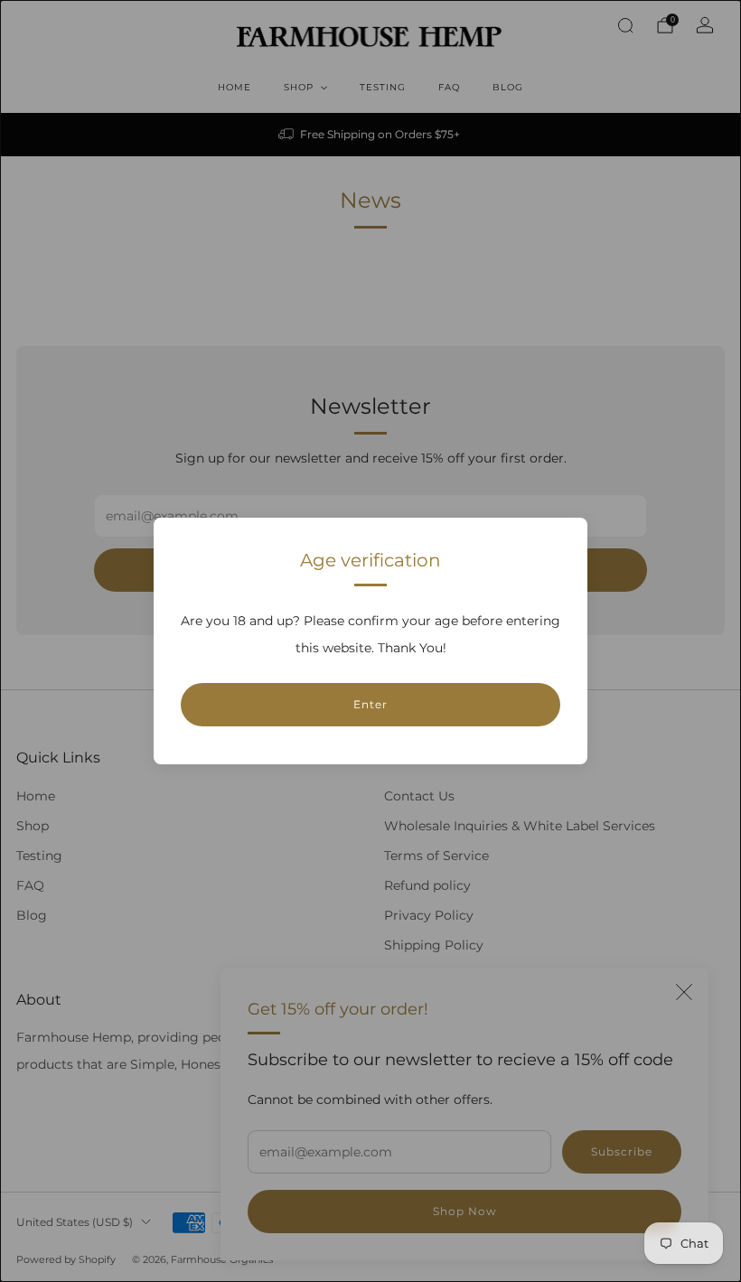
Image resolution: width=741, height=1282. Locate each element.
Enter (370, 704)
